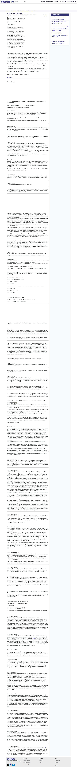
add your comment (13, 402)
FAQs (40, 762)
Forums (55, 1)
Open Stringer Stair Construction (58, 43)
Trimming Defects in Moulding (58, 19)
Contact (40, 764)
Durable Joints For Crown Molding (58, 16)
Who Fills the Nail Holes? (57, 23)
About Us (57, 762)
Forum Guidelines (26, 762)
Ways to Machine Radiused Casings (59, 21)
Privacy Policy (26, 764)
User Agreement (26, 760)
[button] (8, 765)
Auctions (57, 765)
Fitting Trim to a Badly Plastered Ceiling (60, 26)
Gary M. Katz (9, 77)
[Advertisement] (38, 6)
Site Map (41, 760)
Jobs (60, 1)
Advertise (57, 764)
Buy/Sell (63, 1)
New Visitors (57, 760)
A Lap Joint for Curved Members (58, 41)
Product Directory (49, 1)
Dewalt (33, 638)
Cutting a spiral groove (56, 30)
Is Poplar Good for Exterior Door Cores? (60, 28)
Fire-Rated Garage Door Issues (58, 38)
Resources (42, 1)
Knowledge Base (70, 1)
